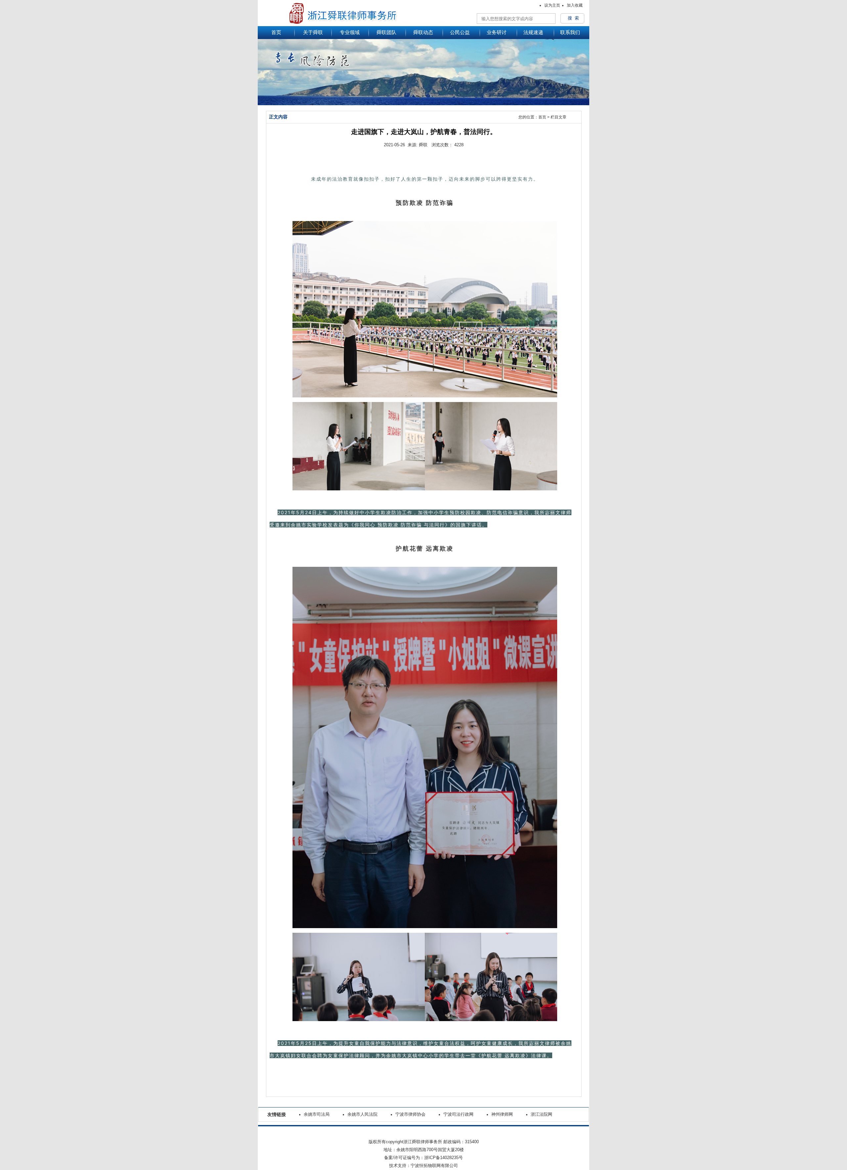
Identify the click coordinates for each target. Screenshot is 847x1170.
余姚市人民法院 (362, 1114)
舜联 (423, 144)
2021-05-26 (394, 144)
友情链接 (276, 1114)
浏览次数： (440, 144)
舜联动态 (423, 32)
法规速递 (533, 32)
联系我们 (570, 32)
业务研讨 (497, 32)
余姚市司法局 (317, 1114)
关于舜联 (313, 32)
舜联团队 (386, 32)
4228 (459, 144)
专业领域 (350, 32)
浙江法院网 (541, 1114)
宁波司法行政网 (458, 1114)
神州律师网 (502, 1114)
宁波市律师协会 (410, 1114)
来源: (413, 144)
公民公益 (460, 32)
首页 (276, 32)
